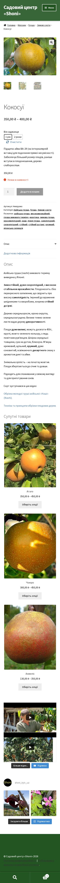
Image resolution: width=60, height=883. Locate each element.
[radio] (8, 137)
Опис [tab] (6, 243)
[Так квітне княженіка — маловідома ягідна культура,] (43, 803)
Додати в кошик (29, 191)
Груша (31, 25)
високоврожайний (40, 213)
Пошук (15, 877)
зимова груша (47, 217)
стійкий (23, 224)
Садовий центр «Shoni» (20, 10)
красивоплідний (12, 220)
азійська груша (22, 213)
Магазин (22, 25)
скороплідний (11, 224)
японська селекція (13, 228)
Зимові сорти (43, 25)
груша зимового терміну (16, 217)
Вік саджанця (11, 131)
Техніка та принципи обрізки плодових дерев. (30, 405)
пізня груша (34, 220)
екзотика (34, 217)
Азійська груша (21, 209)
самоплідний (48, 220)
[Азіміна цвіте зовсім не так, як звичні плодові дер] (16, 803)
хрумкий (49, 224)
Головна (11, 25)
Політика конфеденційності (20, 860)
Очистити (15, 142)
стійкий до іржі (36, 224)
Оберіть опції (30, 504)
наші (24, 220)
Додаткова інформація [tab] (17, 253)
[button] (51, 42)
